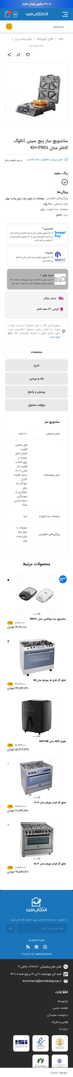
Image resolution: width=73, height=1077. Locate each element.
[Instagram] (45, 947)
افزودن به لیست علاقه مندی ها (28, 55)
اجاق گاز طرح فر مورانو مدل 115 (49, 680)
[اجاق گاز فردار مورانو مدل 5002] (36, 839)
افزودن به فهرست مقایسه (18, 55)
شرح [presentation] (36, 365)
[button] (62, 14)
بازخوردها (63, 1001)
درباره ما (63, 1029)
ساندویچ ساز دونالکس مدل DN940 (48, 619)
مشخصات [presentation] (36, 352)
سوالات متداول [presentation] (36, 405)
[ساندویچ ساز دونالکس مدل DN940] (36, 594)
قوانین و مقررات (59, 1022)
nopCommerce (43, 954)
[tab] (36, 352)
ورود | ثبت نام (16, 14)
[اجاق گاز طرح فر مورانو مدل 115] (36, 655)
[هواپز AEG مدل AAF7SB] (36, 717)
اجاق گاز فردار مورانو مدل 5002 (50, 864)
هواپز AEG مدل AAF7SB (52, 741)
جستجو (9, 26)
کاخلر (59, 215)
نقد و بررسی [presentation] (36, 378)
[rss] (28, 947)
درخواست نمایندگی (57, 1015)
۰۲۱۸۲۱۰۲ (33, 966)
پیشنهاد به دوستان (9, 55)
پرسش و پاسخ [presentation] (36, 392)
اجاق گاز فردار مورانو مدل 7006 (50, 802)
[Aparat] (36, 947)
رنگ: (61, 173)
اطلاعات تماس (60, 1008)
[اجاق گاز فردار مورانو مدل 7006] (36, 778)
